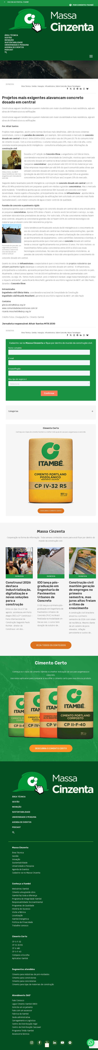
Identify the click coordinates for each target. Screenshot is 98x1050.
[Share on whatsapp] (83, 88)
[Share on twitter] (70, 88)
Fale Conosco (18, 1000)
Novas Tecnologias (74, 86)
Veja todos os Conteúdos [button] (51, 645)
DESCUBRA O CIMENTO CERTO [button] (51, 511)
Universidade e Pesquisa (17, 45)
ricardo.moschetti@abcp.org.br (16, 311)
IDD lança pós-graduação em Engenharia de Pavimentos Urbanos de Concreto (48, 592)
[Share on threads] (74, 88)
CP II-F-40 (16, 951)
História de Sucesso (21, 909)
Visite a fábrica (19, 912)
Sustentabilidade (14, 42)
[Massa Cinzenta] (50, 21)
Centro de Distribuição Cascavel (26, 1027)
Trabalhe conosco (20, 925)
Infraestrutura (50, 86)
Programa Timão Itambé (23, 1030)
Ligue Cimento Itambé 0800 (24, 1004)
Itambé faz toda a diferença (24, 895)
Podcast (9, 50)
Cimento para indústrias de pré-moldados (30, 974)
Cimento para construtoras (24, 978)
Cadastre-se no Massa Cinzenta (26, 873)
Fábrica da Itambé (20, 1014)
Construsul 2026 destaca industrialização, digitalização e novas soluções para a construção (18, 593)
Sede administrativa (21, 1017)
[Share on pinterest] (77, 88)
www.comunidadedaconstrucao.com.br (20, 308)
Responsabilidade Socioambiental (27, 902)
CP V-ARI (16, 948)
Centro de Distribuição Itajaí (24, 1024)
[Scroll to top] (47, 1045)
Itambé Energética (20, 919)
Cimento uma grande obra (23, 892)
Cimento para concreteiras (24, 981)
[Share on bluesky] (87, 88)
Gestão (8, 38)
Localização (17, 915)
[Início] (82, 5)
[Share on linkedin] (80, 88)
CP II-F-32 (16, 941)
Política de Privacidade (22, 922)
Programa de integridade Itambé (26, 899)
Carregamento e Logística (23, 1020)
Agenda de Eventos (14, 47)
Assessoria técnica (20, 1034)
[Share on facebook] (67, 88)
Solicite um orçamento (22, 1007)
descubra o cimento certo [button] (51, 748)
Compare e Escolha (20, 955)
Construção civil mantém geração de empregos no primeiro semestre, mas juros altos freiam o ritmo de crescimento (82, 595)
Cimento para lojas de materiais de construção (33, 984)
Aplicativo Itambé (20, 958)
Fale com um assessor (22, 1010)
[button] (5, 2)
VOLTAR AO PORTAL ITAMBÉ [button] (18, 2)
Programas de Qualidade (23, 905)
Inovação (9, 40)
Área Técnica (11, 35)
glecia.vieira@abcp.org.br (14, 305)
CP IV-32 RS (17, 945)
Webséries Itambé (20, 889)
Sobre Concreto (61, 86)
